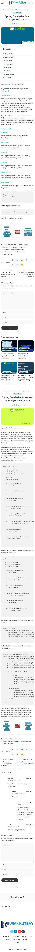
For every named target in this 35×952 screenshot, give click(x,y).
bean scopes (13, 244)
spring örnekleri (20, 252)
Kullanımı (8, 77)
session (8, 71)
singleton (9, 60)
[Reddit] (21, 24)
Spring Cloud (7, 341)
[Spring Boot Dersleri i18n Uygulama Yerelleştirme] (9, 368)
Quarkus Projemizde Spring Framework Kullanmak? (8, 356)
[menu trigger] (3, 3)
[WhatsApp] (16, 24)
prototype (9, 64)
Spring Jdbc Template (10, 348)
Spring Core (17, 12)
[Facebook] (10, 24)
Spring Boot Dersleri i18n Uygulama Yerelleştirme (8, 378)
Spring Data (7, 346)
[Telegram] (23, 24)
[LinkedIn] (19, 24)
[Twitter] (12, 24)
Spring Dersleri (6, 84)
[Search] (32, 3)
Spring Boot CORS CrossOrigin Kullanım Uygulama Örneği (25, 378)
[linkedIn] (31, 260)
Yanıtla (30, 778)
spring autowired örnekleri (11, 741)
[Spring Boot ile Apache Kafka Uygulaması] (26, 346)
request (8, 67)
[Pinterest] (14, 24)
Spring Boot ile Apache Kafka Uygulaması (23, 356)
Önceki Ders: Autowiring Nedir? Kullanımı (6, 726)
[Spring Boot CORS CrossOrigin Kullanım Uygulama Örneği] (26, 368)
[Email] (25, 24)
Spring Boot (23, 350)
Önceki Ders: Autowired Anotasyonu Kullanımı (7, 232)
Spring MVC (7, 350)
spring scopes (7, 254)
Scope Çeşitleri (10, 57)
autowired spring (14, 738)
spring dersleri (7, 252)
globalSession (10, 74)
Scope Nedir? (9, 54)
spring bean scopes (18, 249)
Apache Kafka (24, 348)
